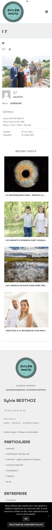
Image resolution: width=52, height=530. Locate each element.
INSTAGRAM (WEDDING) (15, 390)
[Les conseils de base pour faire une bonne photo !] (26, 264)
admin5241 (18, 97)
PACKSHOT (11, 500)
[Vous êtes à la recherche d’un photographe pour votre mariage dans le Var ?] (26, 310)
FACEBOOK (20, 386)
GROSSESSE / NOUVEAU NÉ (18, 454)
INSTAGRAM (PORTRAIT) (36, 390)
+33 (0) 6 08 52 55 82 (15, 411)
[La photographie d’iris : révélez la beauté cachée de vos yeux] (26, 174)
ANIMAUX (10, 476)
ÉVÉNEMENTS (12, 471)
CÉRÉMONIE (16, 103)
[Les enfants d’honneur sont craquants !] (26, 219)
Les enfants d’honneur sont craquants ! (27, 240)
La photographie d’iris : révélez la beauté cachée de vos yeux (27, 195)
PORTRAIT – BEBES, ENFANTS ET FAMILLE (23, 460)
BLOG (9, 482)
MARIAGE (10, 449)
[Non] (48, 516)
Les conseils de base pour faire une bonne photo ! (27, 286)
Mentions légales (10, 432)
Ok (26, 519)
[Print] (11, 49)
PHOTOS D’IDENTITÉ (15, 465)
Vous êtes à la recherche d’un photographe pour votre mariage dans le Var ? (27, 331)
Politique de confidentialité (28, 432)
